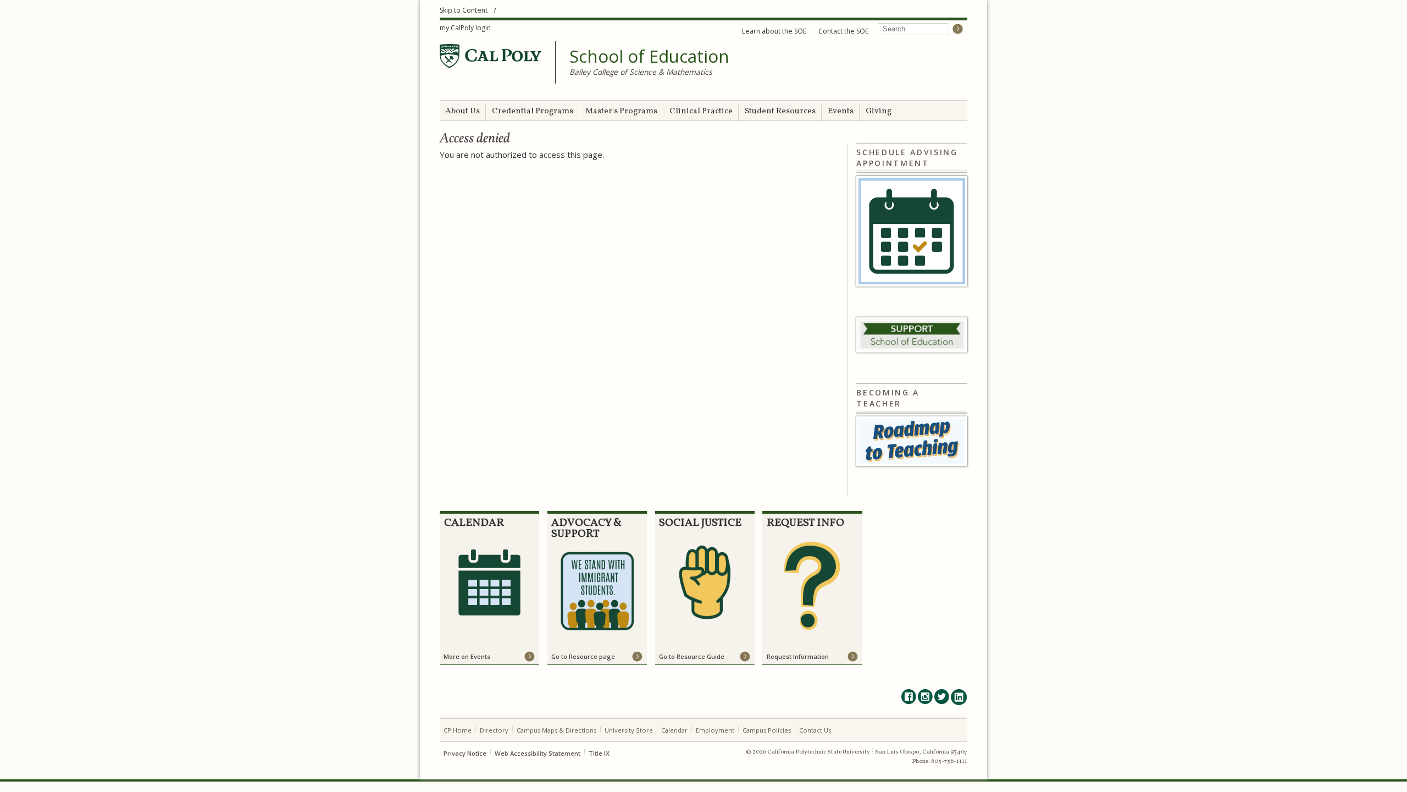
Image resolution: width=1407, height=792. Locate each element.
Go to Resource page (583, 656)
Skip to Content (464, 10)
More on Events (467, 656)
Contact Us (815, 730)
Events (841, 111)
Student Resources (780, 111)
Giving (878, 111)
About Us (462, 111)
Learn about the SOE (774, 31)
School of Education (649, 56)
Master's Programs (621, 111)
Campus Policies (767, 730)
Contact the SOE (843, 31)
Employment (715, 730)
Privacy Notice (465, 753)
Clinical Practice (701, 111)
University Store (629, 730)
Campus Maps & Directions (556, 730)
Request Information (798, 656)
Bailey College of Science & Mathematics (640, 72)
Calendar (674, 730)
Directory (494, 730)
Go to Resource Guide (691, 656)
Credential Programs (532, 111)
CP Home (458, 730)
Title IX (599, 753)
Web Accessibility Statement (537, 753)
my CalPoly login (465, 27)
